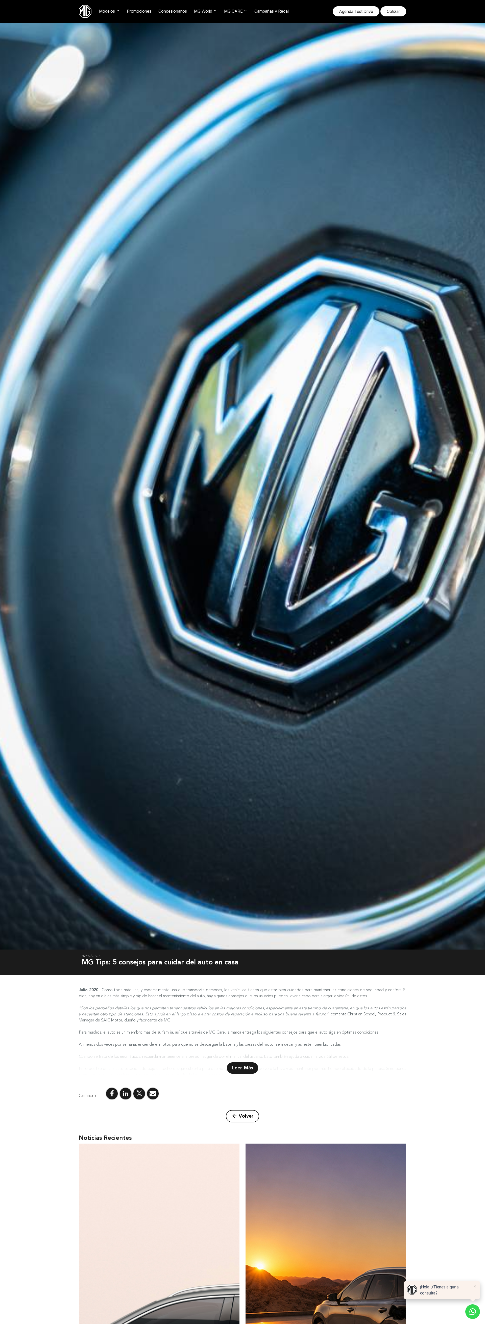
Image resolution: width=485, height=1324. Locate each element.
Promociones (139, 11)
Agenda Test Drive (356, 11)
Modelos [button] (107, 11)
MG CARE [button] (233, 11)
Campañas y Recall (271, 11)
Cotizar (393, 11)
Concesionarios (172, 11)
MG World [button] (203, 11)
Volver (242, 1116)
